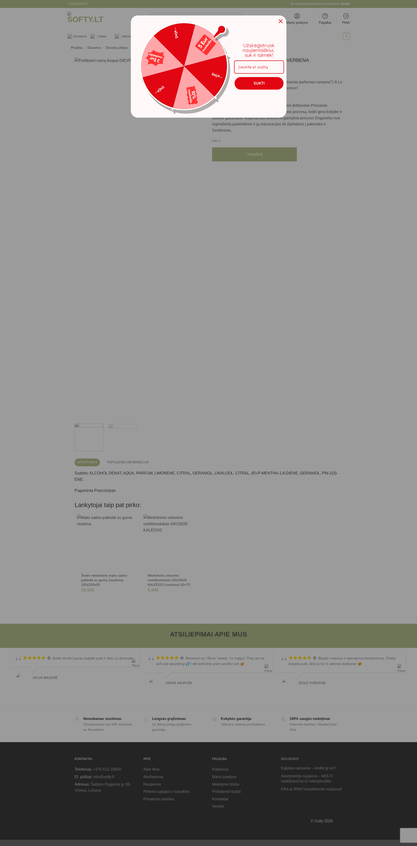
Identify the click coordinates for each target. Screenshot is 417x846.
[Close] (280, 21)
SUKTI (259, 83)
